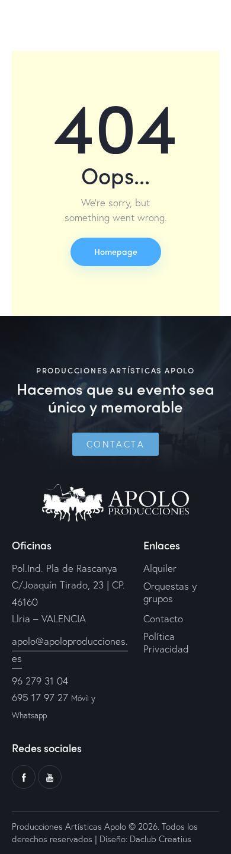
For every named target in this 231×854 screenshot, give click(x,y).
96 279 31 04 (40, 680)
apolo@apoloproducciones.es (70, 649)
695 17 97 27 (40, 697)
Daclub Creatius (159, 839)
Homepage (115, 251)
